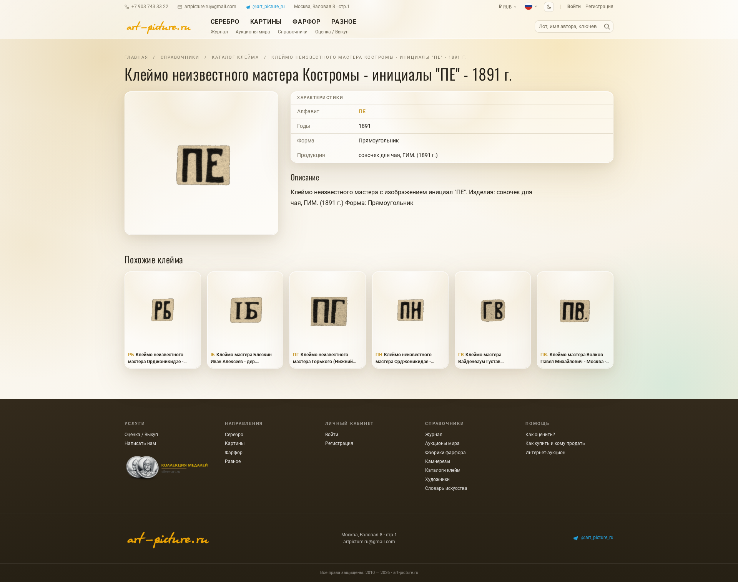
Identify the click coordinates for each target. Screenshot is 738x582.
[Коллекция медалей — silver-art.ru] (167, 468)
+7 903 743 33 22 (149, 6)
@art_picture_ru (269, 6)
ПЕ (362, 111)
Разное (344, 21)
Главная (136, 57)
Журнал (219, 32)
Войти (574, 6)
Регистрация (599, 6)
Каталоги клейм (442, 470)
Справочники (293, 32)
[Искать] (607, 27)
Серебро (225, 21)
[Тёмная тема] (549, 7)
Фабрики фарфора (445, 452)
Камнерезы (437, 461)
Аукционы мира (253, 32)
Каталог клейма (235, 57)
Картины (266, 21)
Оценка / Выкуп (332, 32)
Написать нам (140, 443)
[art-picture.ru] (158, 26)
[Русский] (531, 6)
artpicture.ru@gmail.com (210, 6)
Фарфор (307, 21)
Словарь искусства (446, 488)
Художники (437, 479)
